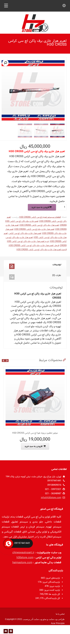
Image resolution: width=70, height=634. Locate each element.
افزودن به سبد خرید (40, 207)
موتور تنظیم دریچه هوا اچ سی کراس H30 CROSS (35, 433)
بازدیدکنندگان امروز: (50, 582)
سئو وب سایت (40, 619)
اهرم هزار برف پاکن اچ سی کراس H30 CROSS (39, 225)
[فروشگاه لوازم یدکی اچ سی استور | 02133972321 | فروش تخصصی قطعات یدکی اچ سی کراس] (35, 31)
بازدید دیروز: (54, 586)
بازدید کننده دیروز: (51, 590)
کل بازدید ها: (54, 594)
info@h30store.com (51, 498)
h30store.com (25, 558)
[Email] (6, 631)
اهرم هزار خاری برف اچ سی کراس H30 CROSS (34, 229)
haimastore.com (22, 563)
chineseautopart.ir (23, 553)
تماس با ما (60, 614)
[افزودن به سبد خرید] (32, 368)
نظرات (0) (56, 275)
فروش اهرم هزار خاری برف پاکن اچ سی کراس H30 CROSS (34, 245)
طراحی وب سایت (57, 619)
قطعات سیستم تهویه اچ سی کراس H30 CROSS (40, 217)
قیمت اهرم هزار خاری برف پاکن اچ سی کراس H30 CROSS (42, 249)
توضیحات (56, 264)
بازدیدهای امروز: (52, 578)
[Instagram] (11, 631)
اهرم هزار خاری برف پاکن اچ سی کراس (25, 233)
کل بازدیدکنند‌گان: (51, 598)
